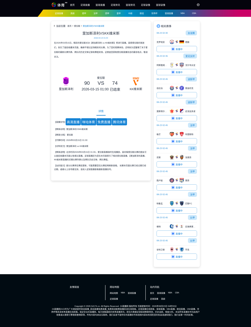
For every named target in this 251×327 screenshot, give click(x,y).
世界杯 (154, 13)
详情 (101, 111)
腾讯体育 (119, 122)
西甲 (107, 13)
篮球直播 (100, 5)
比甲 (192, 217)
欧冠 (142, 13)
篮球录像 (160, 5)
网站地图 (114, 293)
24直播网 (124, 306)
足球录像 (145, 5)
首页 (72, 5)
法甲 (96, 13)
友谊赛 (191, 33)
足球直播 (85, 5)
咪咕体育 (88, 122)
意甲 (119, 13)
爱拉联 (77, 26)
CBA (194, 13)
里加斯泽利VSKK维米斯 (93, 26)
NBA (183, 13)
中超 (130, 13)
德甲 (84, 13)
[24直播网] (59, 7)
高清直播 (73, 122)
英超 (72, 13)
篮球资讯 (130, 5)
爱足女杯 (190, 56)
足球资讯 (115, 5)
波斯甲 (191, 79)
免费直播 (104, 122)
